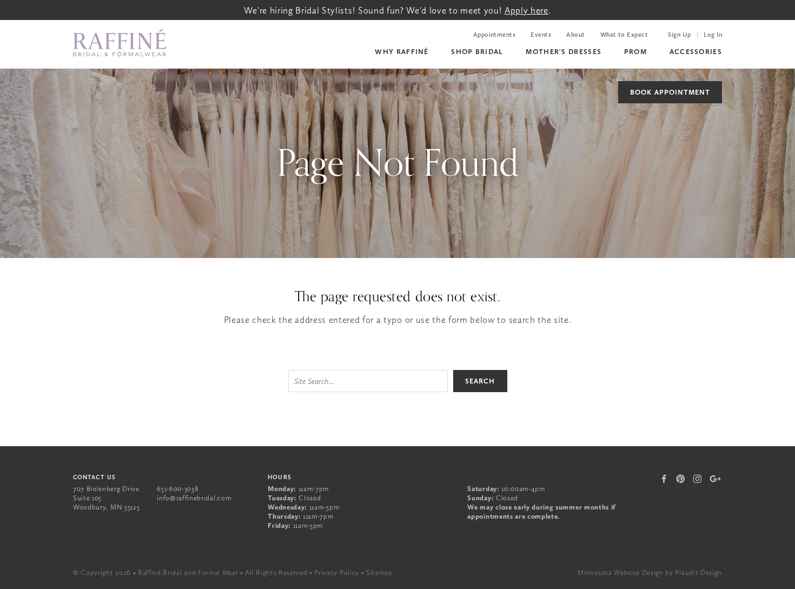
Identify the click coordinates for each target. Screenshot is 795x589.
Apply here (526, 10)
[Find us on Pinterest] (680, 478)
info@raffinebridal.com (194, 498)
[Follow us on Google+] (715, 478)
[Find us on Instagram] (697, 478)
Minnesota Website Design (620, 572)
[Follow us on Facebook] (664, 478)
